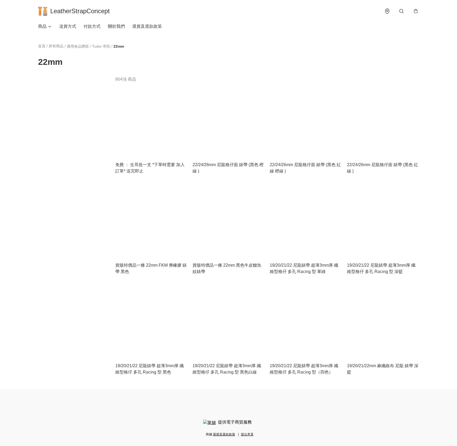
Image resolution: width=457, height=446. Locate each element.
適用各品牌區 (78, 46)
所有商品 (56, 46)
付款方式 (92, 26)
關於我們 (116, 26)
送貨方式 (67, 26)
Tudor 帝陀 (101, 46)
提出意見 (247, 434)
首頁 (41, 46)
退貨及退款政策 (147, 26)
